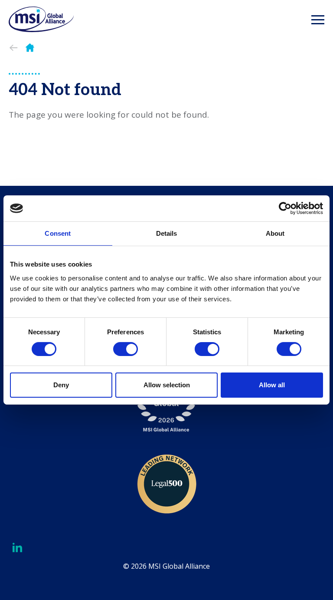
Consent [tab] (58, 233)
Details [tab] (166, 233)
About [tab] (275, 233)
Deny (61, 385)
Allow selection (167, 385)
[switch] (125, 349)
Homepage (30, 48)
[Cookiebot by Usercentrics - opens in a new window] (285, 208)
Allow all (272, 385)
